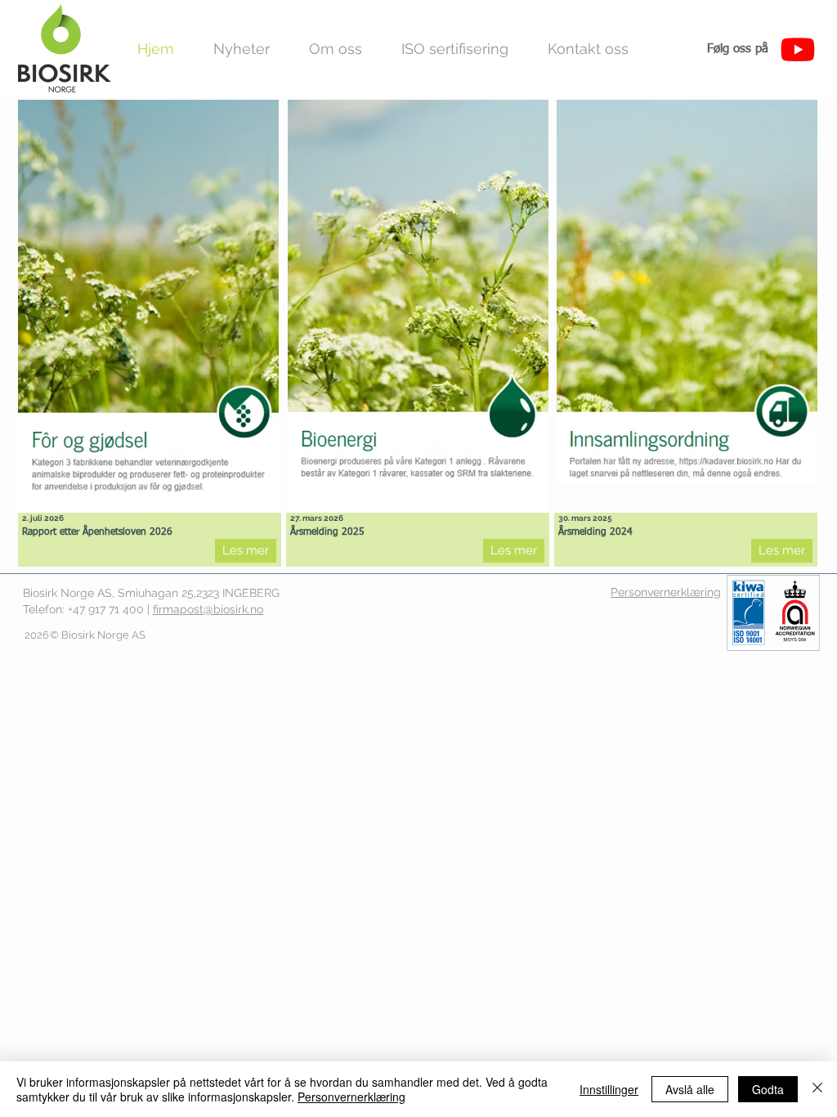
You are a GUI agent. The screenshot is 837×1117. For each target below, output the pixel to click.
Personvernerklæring (351, 1096)
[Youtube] (797, 49)
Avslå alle (689, 1089)
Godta (768, 1089)
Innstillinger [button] (609, 1089)
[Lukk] (817, 1089)
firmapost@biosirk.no (208, 609)
